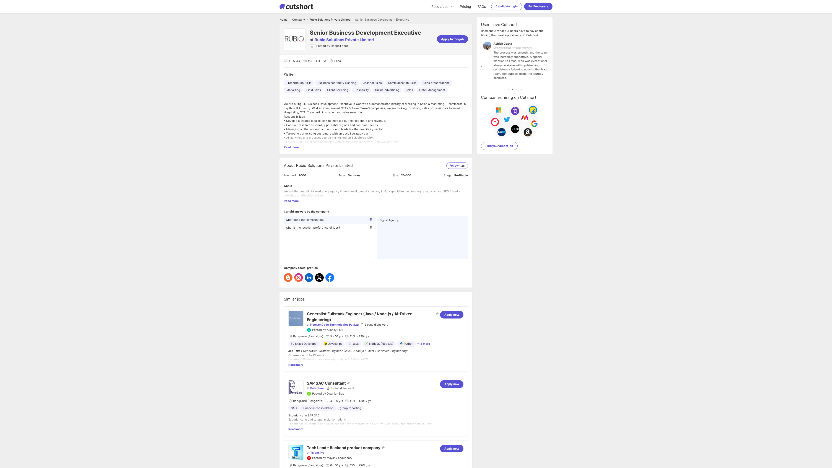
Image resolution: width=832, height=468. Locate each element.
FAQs (482, 6)
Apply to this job (452, 39)
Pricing (465, 6)
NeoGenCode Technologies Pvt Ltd (334, 324)
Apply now (451, 314)
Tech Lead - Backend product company (343, 447)
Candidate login (507, 6)
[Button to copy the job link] (437, 313)
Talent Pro (317, 452)
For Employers (538, 6)
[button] (374, 325)
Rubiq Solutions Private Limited (344, 39)
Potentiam (317, 388)
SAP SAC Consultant (326, 383)
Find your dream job (499, 146)
